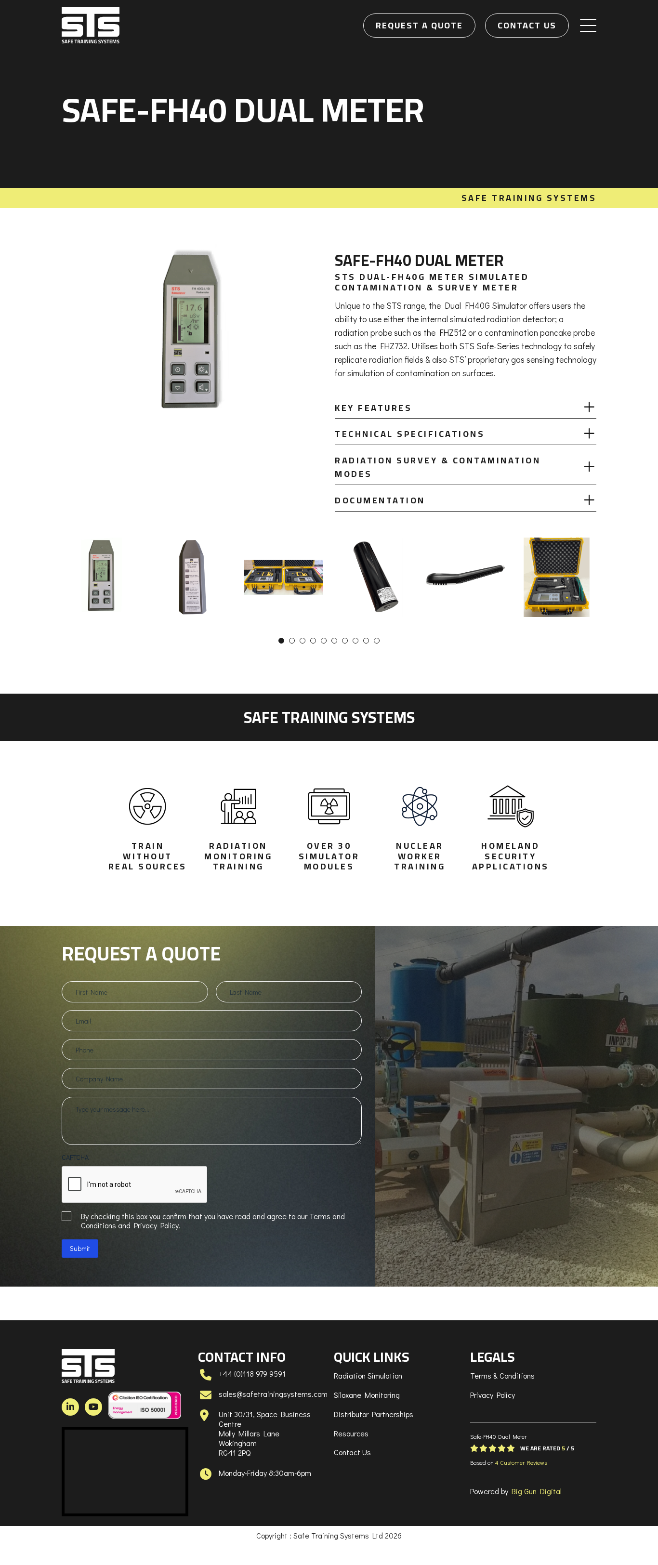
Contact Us (352, 1452)
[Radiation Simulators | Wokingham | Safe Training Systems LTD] (90, 25)
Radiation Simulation (368, 1375)
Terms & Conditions (502, 1375)
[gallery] (101, 577)
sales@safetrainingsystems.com (273, 1394)
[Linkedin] (70, 1407)
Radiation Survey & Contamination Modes (437, 467)
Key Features (373, 408)
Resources (351, 1433)
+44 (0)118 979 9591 (252, 1373)
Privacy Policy (492, 1395)
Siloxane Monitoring (367, 1395)
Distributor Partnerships (373, 1414)
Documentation (380, 500)
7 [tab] (345, 641)
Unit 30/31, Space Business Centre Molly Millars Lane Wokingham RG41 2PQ (265, 1433)
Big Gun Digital (537, 1491)
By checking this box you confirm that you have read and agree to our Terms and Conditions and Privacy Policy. (213, 1220)
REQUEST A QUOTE (419, 25)
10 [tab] (377, 641)
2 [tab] (292, 641)
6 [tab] (334, 641)
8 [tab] (355, 641)
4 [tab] (313, 641)
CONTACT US (527, 25)
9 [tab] (366, 641)
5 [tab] (324, 641)
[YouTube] (93, 1407)
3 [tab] (302, 641)
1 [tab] (281, 641)
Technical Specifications (410, 434)
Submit (80, 1248)
